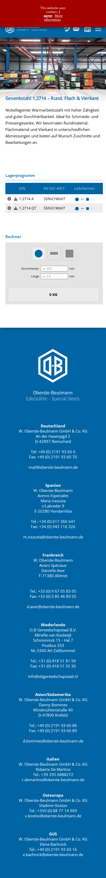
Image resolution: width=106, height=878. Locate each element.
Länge (35, 276)
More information (53, 17)
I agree (52, 14)
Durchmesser (30, 268)
